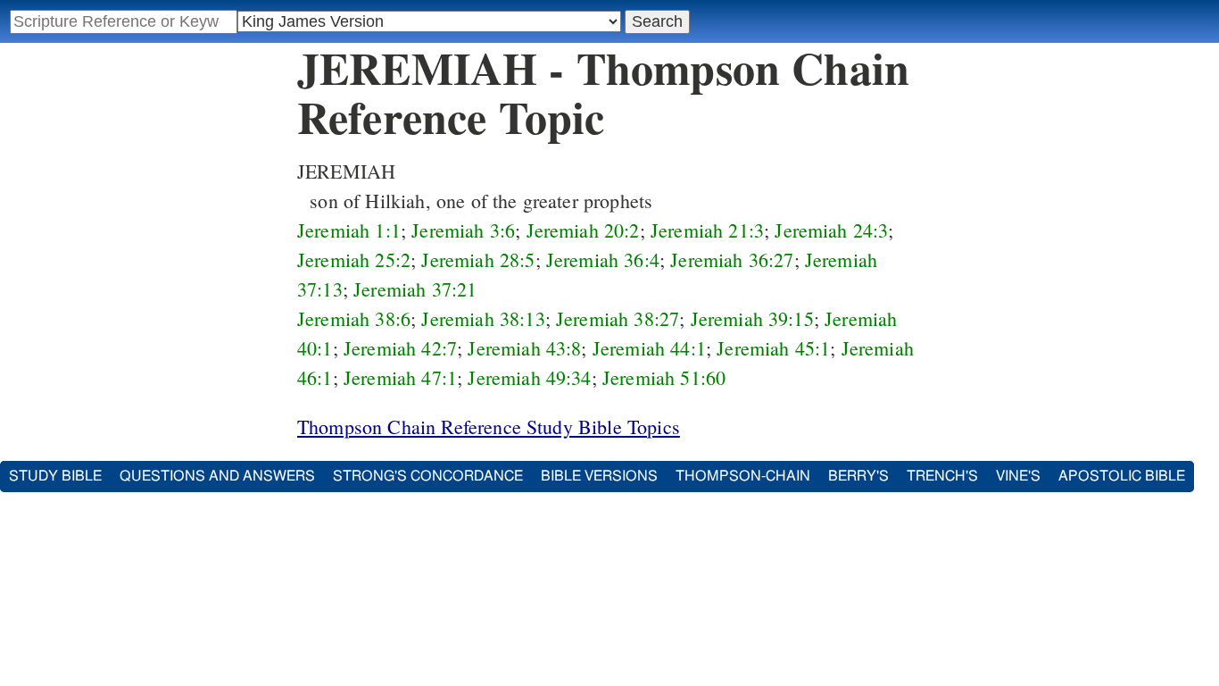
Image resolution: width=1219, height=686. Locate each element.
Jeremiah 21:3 (707, 230)
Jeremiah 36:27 (731, 259)
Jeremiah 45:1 (773, 348)
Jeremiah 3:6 (463, 230)
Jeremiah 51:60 (664, 377)
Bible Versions (599, 476)
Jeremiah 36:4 (602, 259)
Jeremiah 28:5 (478, 259)
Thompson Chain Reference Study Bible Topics (488, 426)
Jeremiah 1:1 (349, 230)
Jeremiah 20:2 (583, 230)
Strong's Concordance (428, 476)
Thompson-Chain (743, 476)
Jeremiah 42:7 (400, 348)
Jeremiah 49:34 (529, 377)
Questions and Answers (217, 476)
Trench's (942, 476)
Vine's (1018, 476)
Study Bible (55, 476)
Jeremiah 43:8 (524, 348)
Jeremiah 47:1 (400, 377)
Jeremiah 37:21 (415, 289)
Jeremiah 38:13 (482, 318)
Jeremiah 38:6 (353, 318)
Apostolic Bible (1121, 476)
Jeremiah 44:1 (649, 348)
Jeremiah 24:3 (831, 230)
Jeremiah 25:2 (353, 259)
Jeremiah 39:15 (752, 318)
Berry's (858, 476)
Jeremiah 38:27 (617, 318)
